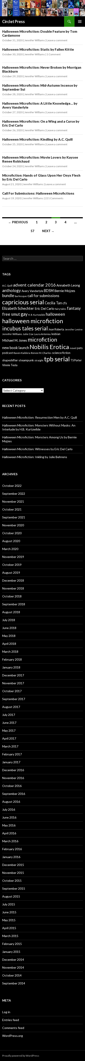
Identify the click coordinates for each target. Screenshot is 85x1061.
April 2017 (9, 738)
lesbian (55, 334)
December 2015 (13, 865)
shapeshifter (10, 360)
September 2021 (13, 517)
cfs (65, 303)
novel (73, 348)
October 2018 (12, 596)
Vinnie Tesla (9, 365)
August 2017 (11, 707)
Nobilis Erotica (49, 346)
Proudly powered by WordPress (20, 1055)
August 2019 (11, 572)
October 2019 (12, 564)
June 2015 (9, 912)
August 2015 (11, 896)
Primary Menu (80, 21)
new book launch (15, 347)
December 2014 (13, 959)
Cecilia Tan (53, 303)
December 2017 (13, 675)
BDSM (49, 291)
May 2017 (8, 730)
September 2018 (13, 604)
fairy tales (60, 308)
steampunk (26, 360)
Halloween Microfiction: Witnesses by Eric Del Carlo (37, 449)
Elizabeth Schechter (18, 308)
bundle (8, 295)
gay (24, 314)
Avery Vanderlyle (32, 291)
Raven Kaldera (22, 353)
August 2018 (11, 612)
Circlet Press (13, 21)
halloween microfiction (32, 320)
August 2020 (11, 541)
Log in (6, 1012)
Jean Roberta (56, 329)
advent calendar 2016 (34, 284)
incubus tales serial (25, 328)
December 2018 (13, 580)
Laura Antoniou (42, 334)
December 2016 (13, 770)
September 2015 (13, 888)
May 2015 (8, 920)
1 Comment (54, 54)
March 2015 (10, 936)
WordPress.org (12, 1036)
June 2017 (9, 722)
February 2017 (12, 754)
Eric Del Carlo (44, 308)
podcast (7, 353)
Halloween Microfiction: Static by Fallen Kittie (38, 49)
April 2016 (9, 833)
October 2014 (12, 975)
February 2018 (12, 659)
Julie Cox (28, 334)
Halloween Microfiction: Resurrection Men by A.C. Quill (39, 417)
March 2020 (10, 549)
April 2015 (9, 928)
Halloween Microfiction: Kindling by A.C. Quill (37, 139)
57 (32, 231)
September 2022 (13, 493)
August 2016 (11, 801)
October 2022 (12, 485)
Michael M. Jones (14, 340)
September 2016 (13, 794)
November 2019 (13, 557)
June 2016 (9, 817)
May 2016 (8, 825)
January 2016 (11, 857)
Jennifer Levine (74, 329)
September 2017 (13, 699)
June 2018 (9, 628)
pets (80, 348)
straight (38, 360)
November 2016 (13, 778)
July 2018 (8, 620)
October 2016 (12, 786)
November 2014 (13, 967)
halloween (55, 314)
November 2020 (13, 525)
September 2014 (13, 983)
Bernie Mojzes (64, 291)
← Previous (18, 222)
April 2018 (9, 643)
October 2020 (12, 533)
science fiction (61, 353)
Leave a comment (57, 40)
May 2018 (8, 636)
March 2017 (10, 746)
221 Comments (54, 198)
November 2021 (13, 501)
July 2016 (8, 809)
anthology (11, 290)
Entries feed (10, 1020)
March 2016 (10, 841)
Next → (48, 231)
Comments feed (13, 1028)
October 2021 (12, 509)
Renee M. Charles (41, 353)
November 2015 (13, 873)
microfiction (42, 339)
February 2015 (12, 944)
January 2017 (11, 762)
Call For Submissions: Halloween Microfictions (38, 193)
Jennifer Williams (34, 40)
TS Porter (76, 360)
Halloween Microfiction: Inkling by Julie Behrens (34, 457)
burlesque (21, 296)
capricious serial (23, 302)
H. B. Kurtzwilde (36, 314)
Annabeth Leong (68, 285)
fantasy (74, 308)
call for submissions (43, 295)
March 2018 (10, 651)
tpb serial (57, 359)
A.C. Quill (7, 285)
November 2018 (13, 588)
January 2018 (11, 667)
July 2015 (8, 904)
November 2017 (13, 683)
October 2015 (12, 880)
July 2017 (8, 715)
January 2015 (11, 951)
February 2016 (12, 849)
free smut (11, 314)
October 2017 (12, 691)
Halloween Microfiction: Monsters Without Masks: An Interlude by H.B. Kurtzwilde (38, 427)
